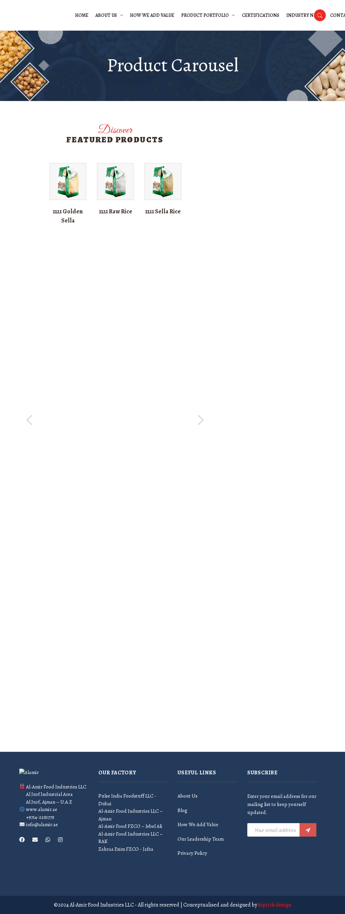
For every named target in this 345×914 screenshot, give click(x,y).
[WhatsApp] (47, 840)
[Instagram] (60, 840)
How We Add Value (152, 15)
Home (81, 15)
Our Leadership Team (201, 839)
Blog (182, 810)
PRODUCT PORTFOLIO (205, 15)
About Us (106, 15)
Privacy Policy (192, 853)
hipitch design (274, 905)
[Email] (35, 840)
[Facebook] (22, 840)
